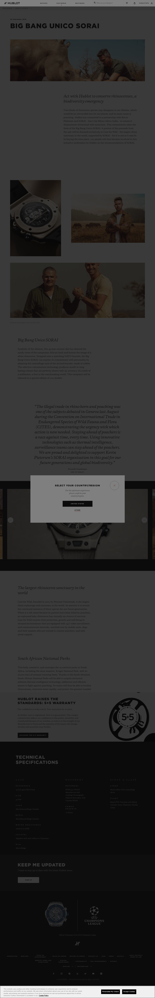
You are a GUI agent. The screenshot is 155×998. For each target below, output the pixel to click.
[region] (77, 992)
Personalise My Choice (110, 991)
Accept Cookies (129, 991)
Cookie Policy (44, 995)
